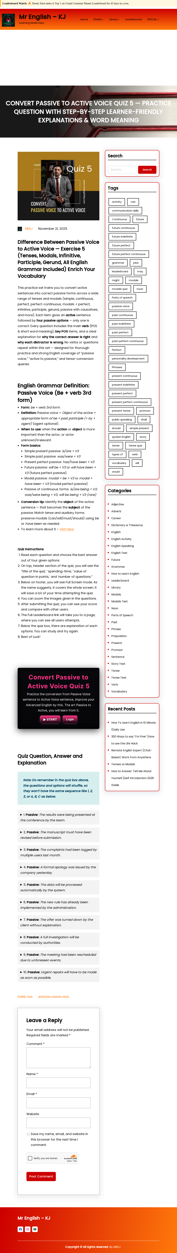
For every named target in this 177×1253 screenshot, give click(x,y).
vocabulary (119, 463)
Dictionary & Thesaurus (127, 525)
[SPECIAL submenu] (158, 19)
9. (58, 957)
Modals (116, 594)
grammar (44, 996)
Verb (114, 685)
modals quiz (120, 289)
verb (135, 454)
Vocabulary (119, 691)
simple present (139, 428)
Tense (115, 671)
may (140, 271)
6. (54, 905)
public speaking (122, 419)
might (116, 280)
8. (49, 940)
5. (51, 887)
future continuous (123, 228)
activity (117, 202)
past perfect (120, 332)
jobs (136, 263)
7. (56, 922)
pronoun (145, 410)
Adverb (116, 511)
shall (144, 419)
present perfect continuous (130, 402)
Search (147, 170)
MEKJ (29, 228)
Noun (114, 608)
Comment (35, 1044)
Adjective (117, 504)
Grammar (118, 567)
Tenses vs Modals (123, 764)
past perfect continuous (128, 341)
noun (140, 289)
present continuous (124, 376)
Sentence (117, 657)
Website (32, 1114)
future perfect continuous (129, 254)
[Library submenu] (119, 19)
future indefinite (122, 236)
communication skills (125, 210)
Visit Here (66, 529)
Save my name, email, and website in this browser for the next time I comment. (59, 1139)
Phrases (117, 367)
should (116, 428)
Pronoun (117, 650)
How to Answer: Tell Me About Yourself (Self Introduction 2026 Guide (132, 778)
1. (57, 817)
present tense (121, 410)
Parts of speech (122, 297)
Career (116, 518)
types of (117, 454)
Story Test (118, 664)
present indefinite (123, 384)
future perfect (121, 245)
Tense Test (118, 678)
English (116, 532)
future (140, 219)
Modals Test (119, 601)
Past (114, 622)
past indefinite (121, 324)
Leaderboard (120, 581)
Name (32, 1074)
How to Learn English (125, 574)
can (133, 202)
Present (116, 643)
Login (70, 719)
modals (133, 280)
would (116, 471)
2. (55, 835)
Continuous (119, 219)
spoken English (121, 437)
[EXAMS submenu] (103, 19)
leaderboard (120, 271)
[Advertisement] (88, 59)
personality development (128, 358)
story (143, 437)
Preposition (119, 636)
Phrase (116, 629)
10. (58, 975)
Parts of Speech (122, 615)
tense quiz (135, 445)
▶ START (50, 719)
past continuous (122, 315)
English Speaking (122, 546)
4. (58, 870)
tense (116, 445)
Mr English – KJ (42, 16)
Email (31, 1094)
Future (115, 560)
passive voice (60, 996)
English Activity (121, 539)
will (137, 463)
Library (116, 588)
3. (58, 852)
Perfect (117, 350)
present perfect (122, 393)
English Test (25, 996)
